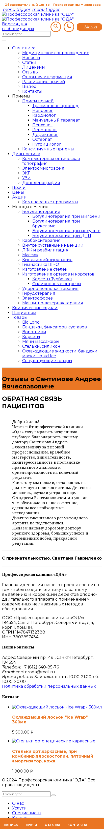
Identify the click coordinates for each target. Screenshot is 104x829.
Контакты (32, 91)
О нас (18, 803)
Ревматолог (44, 129)
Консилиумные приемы (48, 149)
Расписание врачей (43, 81)
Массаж (30, 254)
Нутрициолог (46, 144)
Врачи (19, 187)
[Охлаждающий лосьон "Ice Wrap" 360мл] (57, 707)
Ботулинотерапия (41, 211)
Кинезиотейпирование (47, 259)
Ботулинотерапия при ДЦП (61, 235)
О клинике (24, 48)
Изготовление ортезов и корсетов (58, 274)
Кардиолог (44, 115)
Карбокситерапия (41, 240)
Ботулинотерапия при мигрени (66, 216)
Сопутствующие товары (47, 360)
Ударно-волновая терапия (50, 288)
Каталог (20, 817)
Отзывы (30, 72)
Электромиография (43, 168)
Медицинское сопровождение (55, 52)
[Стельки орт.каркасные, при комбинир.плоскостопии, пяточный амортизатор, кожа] (53, 741)
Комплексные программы (50, 202)
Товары (20, 317)
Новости (31, 57)
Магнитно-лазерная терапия (52, 303)
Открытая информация (47, 76)
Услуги (19, 808)
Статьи (29, 62)
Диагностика (26, 153)
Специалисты (26, 813)
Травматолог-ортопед (55, 105)
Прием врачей (38, 100)
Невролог (42, 110)
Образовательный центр (27, 5)
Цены (18, 192)
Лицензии (33, 67)
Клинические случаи (35, 307)
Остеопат (42, 139)
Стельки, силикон (41, 346)
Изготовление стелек (44, 269)
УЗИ (26, 177)
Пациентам (24, 312)
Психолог (42, 125)
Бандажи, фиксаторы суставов (54, 327)
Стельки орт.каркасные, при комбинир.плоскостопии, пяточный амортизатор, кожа (52, 756)
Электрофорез (37, 298)
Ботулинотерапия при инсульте (66, 230)
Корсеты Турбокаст (52, 279)
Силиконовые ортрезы (56, 283)
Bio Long (31, 322)
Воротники (34, 331)
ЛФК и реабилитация (45, 250)
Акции (19, 197)
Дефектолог (45, 134)
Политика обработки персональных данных (49, 686)
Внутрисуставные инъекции (53, 245)
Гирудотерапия (38, 293)
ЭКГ (26, 173)
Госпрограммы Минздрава (77, 5)
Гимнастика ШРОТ (41, 264)
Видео (29, 86)
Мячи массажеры (40, 341)
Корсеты (31, 336)
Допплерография (41, 182)
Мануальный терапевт (56, 120)
